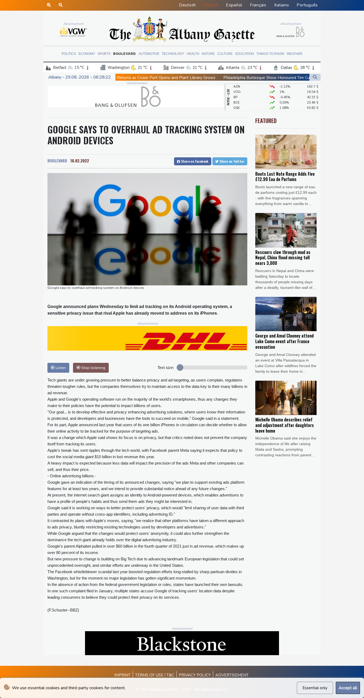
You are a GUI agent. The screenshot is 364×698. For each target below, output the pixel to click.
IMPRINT (122, 675)
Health (193, 54)
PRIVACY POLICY (195, 675)
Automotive (149, 54)
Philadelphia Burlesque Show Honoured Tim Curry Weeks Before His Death (242, 77)
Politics (69, 54)
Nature (208, 54)
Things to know (270, 54)
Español (234, 5)
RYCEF (238, 110)
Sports (104, 54)
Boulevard (124, 54)
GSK (236, 100)
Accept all (348, 688)
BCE (236, 94)
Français (258, 5)
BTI (235, 105)
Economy (87, 54)
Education (244, 54)
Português (307, 5)
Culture (225, 54)
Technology (173, 54)
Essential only (314, 688)
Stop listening (92, 367)
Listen (60, 367)
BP (235, 89)
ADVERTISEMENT (232, 675)
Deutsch (187, 5)
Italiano (281, 5)
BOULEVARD (57, 160)
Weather (294, 54)
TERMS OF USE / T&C (154, 675)
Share (194, 161)
